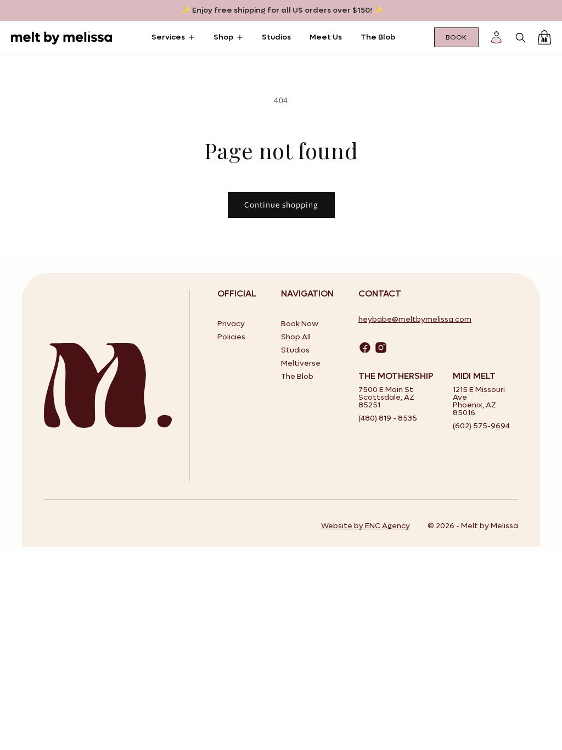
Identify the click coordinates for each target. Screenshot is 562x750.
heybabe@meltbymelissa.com (414, 319)
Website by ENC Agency (365, 525)
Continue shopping (281, 204)
